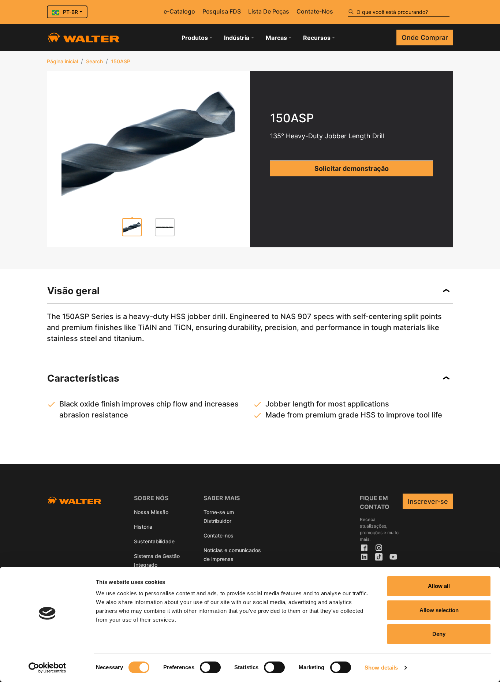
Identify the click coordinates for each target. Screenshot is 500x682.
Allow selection (439, 610)
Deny (438, 634)
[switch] (210, 667)
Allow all (439, 586)
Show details (381, 667)
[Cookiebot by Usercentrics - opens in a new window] (47, 667)
